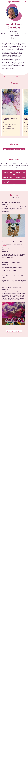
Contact (11, 76)
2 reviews (4, 245)
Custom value (20, 182)
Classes (6, 76)
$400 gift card (7, 182)
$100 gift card (20, 172)
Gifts (16, 76)
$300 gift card (20, 177)
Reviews (22, 76)
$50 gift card (8, 172)
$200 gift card (7, 177)
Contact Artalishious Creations (14, 149)
